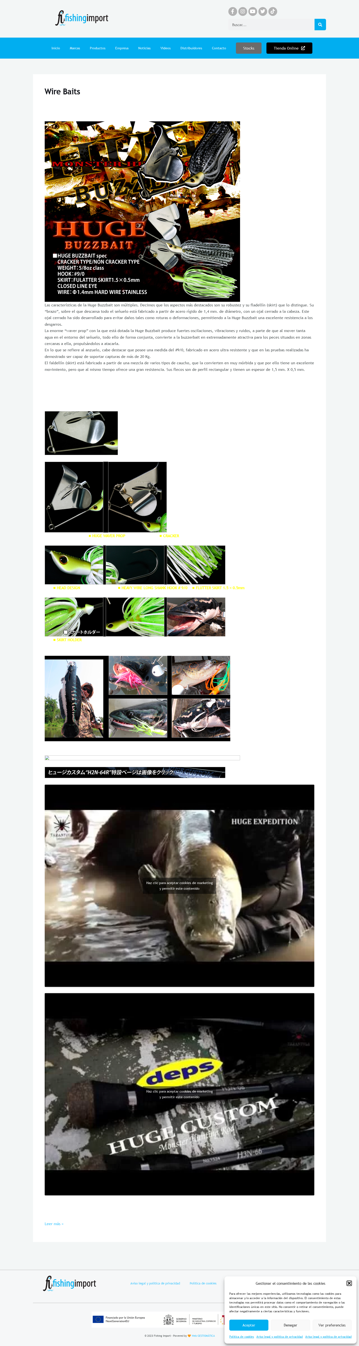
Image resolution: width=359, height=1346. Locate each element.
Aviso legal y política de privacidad (279, 1337)
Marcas (75, 48)
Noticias (144, 48)
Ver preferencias (332, 1325)
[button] (349, 1283)
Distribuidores (191, 48)
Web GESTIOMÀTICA (203, 1336)
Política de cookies (241, 1337)
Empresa (121, 48)
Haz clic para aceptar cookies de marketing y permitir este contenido (179, 886)
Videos (165, 48)
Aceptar (249, 1325)
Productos (98, 48)
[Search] (320, 24)
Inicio (56, 48)
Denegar (290, 1325)
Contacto (219, 48)
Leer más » (54, 1223)
